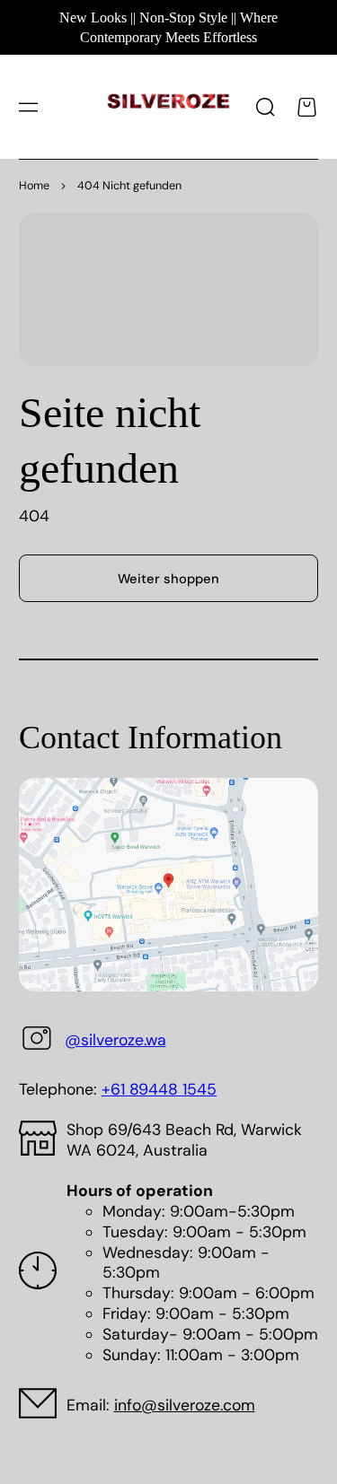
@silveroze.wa (115, 1040)
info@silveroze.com (184, 1405)
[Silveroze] (168, 107)
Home (34, 186)
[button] (28, 106)
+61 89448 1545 (159, 1089)
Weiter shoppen (168, 579)
